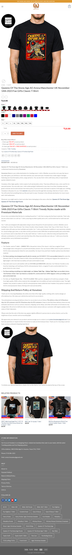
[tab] (5, 162)
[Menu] (2, 6)
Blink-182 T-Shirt (42, 507)
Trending (13, 149)
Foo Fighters (56, 507)
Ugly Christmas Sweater (38, 540)
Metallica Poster (8, 521)
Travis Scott (23, 540)
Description (5, 162)
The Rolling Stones (46, 535)
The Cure (34, 535)
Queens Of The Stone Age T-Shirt (37, 531)
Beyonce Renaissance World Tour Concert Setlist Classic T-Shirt (58, 422)
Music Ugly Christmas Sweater (12, 526)
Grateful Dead (24, 512)
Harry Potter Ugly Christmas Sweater (26, 516)
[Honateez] (36, 7)
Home (3, 85)
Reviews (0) (14, 162)
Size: (3, 120)
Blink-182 (15, 507)
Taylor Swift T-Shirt (21, 535)
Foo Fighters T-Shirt (9, 512)
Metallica (57, 516)
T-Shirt (8, 85)
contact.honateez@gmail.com (58, 319)
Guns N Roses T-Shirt (52, 512)
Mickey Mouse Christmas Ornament (57, 521)
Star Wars (55, 531)
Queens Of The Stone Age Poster (25, 151)
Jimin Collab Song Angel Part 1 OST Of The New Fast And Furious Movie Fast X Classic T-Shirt (12, 423)
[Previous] (1, 413)
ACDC (5, 507)
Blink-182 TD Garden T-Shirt (33, 421)
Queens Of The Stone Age (10, 151)
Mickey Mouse (37, 521)
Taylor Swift (6, 535)
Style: (3, 104)
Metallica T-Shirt (23, 521)
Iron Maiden (46, 516)
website (24, 191)
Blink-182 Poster (27, 507)
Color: (3, 112)
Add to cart (17, 133)
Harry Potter (7, 516)
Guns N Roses (37, 512)
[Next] (70, 413)
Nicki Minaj (29, 526)
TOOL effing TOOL (9, 540)
